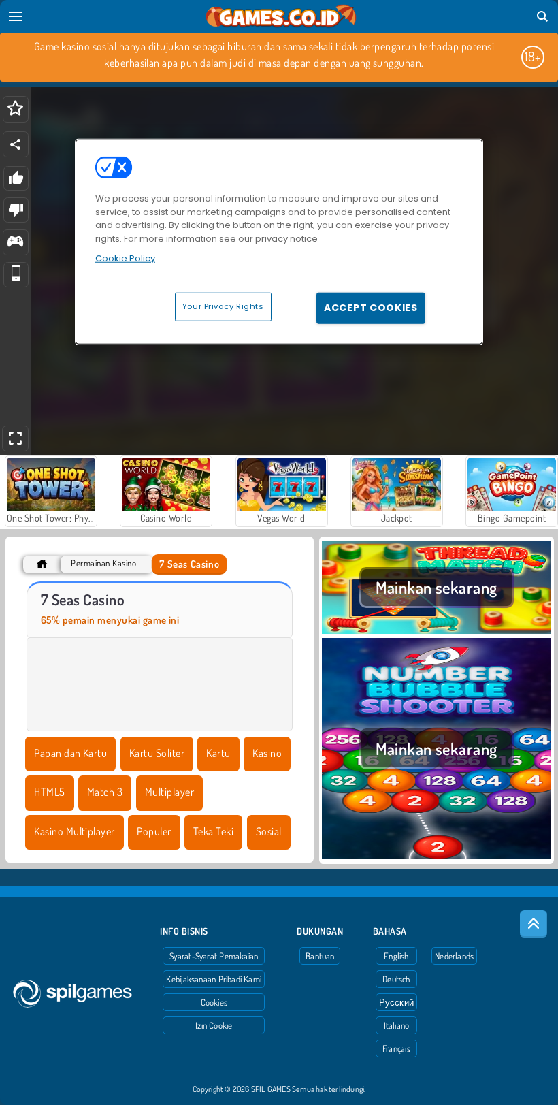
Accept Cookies (371, 308)
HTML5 (49, 792)
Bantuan (320, 955)
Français (396, 1048)
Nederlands (454, 955)
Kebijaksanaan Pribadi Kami (213, 979)
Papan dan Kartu (70, 753)
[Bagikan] (16, 144)
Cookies (214, 1002)
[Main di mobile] (16, 274)
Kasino (267, 753)
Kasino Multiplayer (74, 831)
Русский (396, 1002)
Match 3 (104, 792)
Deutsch (396, 979)
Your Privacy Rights (223, 306)
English (396, 955)
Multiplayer (169, 792)
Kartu (218, 753)
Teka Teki (213, 831)
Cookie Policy (125, 258)
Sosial (269, 831)
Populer (154, 831)
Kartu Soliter (156, 753)
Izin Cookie (213, 1025)
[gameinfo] (15, 242)
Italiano (397, 1025)
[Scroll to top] (533, 924)
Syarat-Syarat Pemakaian (213, 955)
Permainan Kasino (103, 563)
